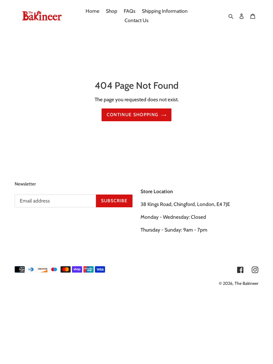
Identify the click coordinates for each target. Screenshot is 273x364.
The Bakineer (246, 283)
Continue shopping (132, 114)
